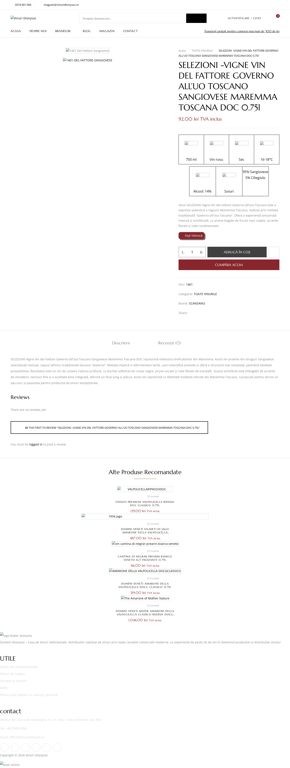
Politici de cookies (12, 674)
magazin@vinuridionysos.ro (61, 5)
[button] (276, 18)
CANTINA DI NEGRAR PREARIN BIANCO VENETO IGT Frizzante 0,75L (145, 558)
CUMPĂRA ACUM (229, 265)
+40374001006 (16, 728)
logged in (35, 444)
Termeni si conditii (13, 681)
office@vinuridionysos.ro (27, 737)
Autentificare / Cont (244, 18)
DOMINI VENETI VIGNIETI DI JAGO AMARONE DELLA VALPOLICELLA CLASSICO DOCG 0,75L (145, 532)
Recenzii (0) (169, 343)
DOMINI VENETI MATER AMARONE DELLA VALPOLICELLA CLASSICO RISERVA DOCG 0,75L (145, 614)
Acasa (182, 50)
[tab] (121, 343)
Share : (184, 313)
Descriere (121, 343)
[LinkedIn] (207, 313)
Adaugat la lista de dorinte (274, 252)
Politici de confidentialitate (19, 667)
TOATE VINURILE (202, 50)
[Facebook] (194, 313)
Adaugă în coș (237, 252)
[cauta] (196, 18)
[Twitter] (200, 313)
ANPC (4, 688)
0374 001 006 (23, 5)
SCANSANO (197, 303)
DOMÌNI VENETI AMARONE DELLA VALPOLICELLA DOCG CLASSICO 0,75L (144, 585)
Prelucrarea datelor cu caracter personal (29, 695)
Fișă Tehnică (194, 236)
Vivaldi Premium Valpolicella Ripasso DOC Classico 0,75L (144, 503)
